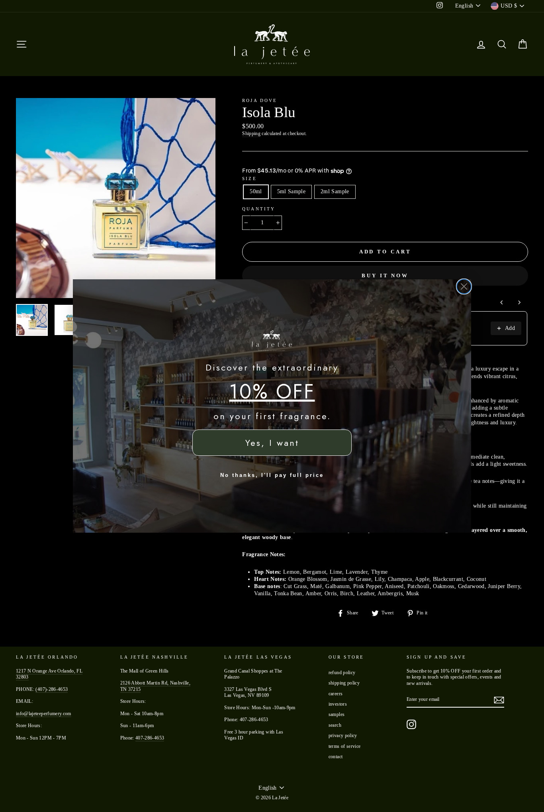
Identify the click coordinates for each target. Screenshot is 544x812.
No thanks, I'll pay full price (272, 475)
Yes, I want (272, 442)
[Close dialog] (464, 286)
